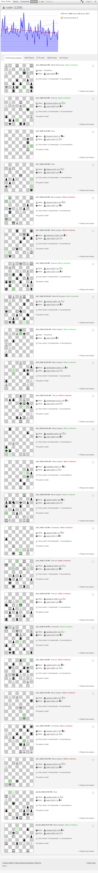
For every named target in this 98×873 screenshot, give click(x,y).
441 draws (63, 58)
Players (34, 1)
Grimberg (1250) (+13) (54, 566)
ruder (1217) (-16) (52, 404)
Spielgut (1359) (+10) (53, 202)
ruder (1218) (50, 338)
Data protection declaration (24, 863)
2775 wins (40, 58)
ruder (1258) (50, 74)
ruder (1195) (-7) (52, 470)
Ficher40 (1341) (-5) (53, 136)
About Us (38, 863)
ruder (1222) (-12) (52, 767)
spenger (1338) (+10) (53, 698)
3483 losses (52, 58)
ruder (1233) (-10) (52, 205)
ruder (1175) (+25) (52, 635)
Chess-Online (6, 1)
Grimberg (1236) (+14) (54, 599)
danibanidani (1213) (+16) (55, 401)
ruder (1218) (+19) (52, 305)
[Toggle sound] (96, 1)
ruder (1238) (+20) (52, 106)
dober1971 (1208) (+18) (54, 235)
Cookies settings (8, 863)
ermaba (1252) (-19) (53, 830)
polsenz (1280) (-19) (53, 301)
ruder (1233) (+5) (52, 139)
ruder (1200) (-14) (52, 602)
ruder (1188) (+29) (52, 437)
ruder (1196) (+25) (52, 833)
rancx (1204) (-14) (52, 268)
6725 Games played (13, 58)
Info (42, 2)
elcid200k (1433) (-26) (54, 434)
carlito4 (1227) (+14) (53, 665)
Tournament (24, 1)
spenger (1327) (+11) (53, 731)
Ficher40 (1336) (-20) (53, 103)
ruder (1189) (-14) (52, 668)
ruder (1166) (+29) (52, 503)
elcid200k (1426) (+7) (53, 467)
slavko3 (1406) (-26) (53, 500)
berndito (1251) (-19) (53, 632)
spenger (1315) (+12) (53, 764)
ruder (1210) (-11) (52, 734)
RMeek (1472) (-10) (53, 169)
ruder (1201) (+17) (52, 371)
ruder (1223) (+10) (52, 172)
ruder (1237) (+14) (52, 272)
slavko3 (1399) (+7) (53, 533)
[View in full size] (19, 78)
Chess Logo (91, 863)
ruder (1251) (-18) (52, 238)
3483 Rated (29, 58)
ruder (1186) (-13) (52, 569)
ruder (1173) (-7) (52, 536)
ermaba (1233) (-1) (52, 797)
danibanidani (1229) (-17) (55, 368)
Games (15, 1)
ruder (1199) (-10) (52, 701)
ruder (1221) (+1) (52, 800)
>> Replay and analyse (86, 91)
